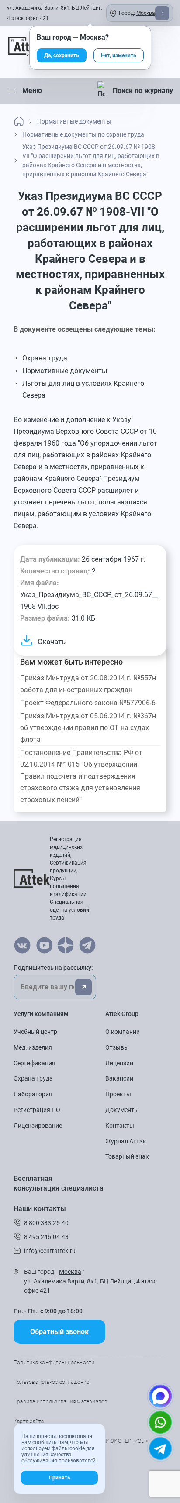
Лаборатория (33, 1094)
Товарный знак (127, 1156)
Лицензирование (38, 1125)
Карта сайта (29, 1421)
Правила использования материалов (61, 1402)
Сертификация (34, 1063)
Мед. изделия (33, 1047)
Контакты (119, 1125)
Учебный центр (35, 1031)
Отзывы (117, 1047)
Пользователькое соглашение (51, 1382)
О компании (122, 1031)
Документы (122, 1109)
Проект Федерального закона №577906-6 (88, 703)
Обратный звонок (59, 1332)
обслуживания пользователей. (59, 1461)
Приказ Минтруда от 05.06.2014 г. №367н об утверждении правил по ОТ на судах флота (88, 728)
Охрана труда (33, 1078)
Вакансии (119, 1078)
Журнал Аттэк (125, 1141)
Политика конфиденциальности (54, 1362)
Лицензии (119, 1063)
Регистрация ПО (37, 1109)
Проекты (118, 1094)
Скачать (52, 641)
